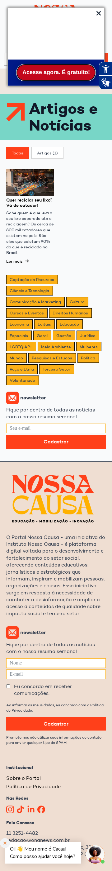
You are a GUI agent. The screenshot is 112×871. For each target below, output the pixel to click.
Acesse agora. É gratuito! (56, 72)
